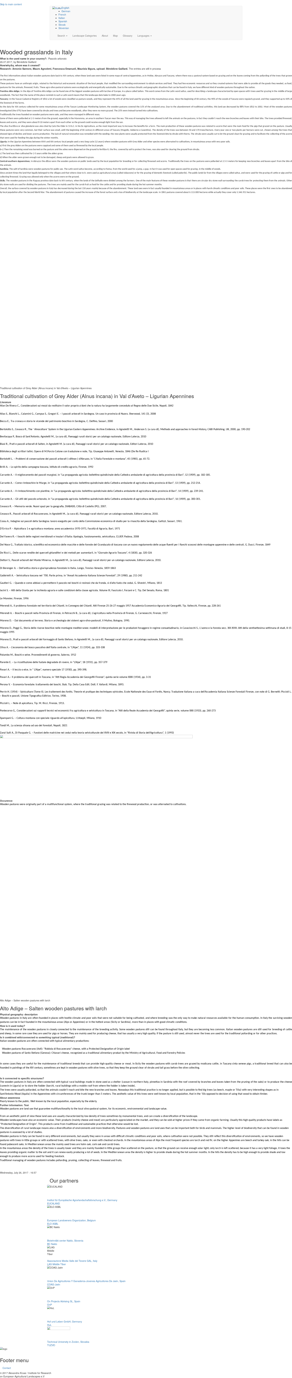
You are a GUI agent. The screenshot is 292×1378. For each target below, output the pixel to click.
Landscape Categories (84, 35)
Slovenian (63, 28)
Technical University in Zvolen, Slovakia (68, 1341)
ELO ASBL (52, 1223)
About (105, 35)
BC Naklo (52, 1244)
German (66, 11)
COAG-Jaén (53, 1284)
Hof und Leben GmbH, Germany (64, 1321)
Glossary (127, 35)
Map (115, 35)
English (65, 7)
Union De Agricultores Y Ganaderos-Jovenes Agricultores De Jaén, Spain (86, 1281)
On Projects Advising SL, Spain (63, 1301)
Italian (61, 18)
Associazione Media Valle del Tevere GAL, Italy (72, 1260)
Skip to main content (11, 4)
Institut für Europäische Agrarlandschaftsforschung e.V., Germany (82, 1200)
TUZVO (51, 1345)
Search (61, 35)
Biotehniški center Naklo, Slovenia (65, 1240)
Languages (143, 35)
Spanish (62, 21)
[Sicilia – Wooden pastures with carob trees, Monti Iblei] (146, 767)
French (62, 14)
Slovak (62, 24)
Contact (7, 1368)
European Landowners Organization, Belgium (71, 1220)
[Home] (57, 7)
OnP (49, 1304)
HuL (49, 1325)
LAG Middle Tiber (56, 1264)
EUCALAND (53, 1203)
